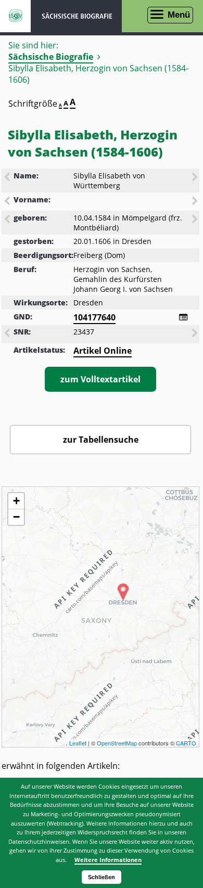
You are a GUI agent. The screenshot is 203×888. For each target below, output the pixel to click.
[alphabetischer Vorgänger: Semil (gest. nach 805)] (8, 202)
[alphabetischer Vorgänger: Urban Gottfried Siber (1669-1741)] (8, 178)
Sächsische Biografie (50, 56)
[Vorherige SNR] (8, 334)
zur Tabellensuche (100, 439)
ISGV (15, 16)
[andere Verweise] (183, 317)
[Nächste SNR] (196, 334)
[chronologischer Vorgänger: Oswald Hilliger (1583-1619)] (8, 220)
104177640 (94, 317)
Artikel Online (102, 350)
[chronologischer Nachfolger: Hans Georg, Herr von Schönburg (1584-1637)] (196, 220)
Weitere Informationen (108, 860)
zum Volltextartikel (100, 379)
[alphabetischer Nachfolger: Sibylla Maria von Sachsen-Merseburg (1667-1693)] (196, 178)
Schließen (101, 877)
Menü (179, 15)
